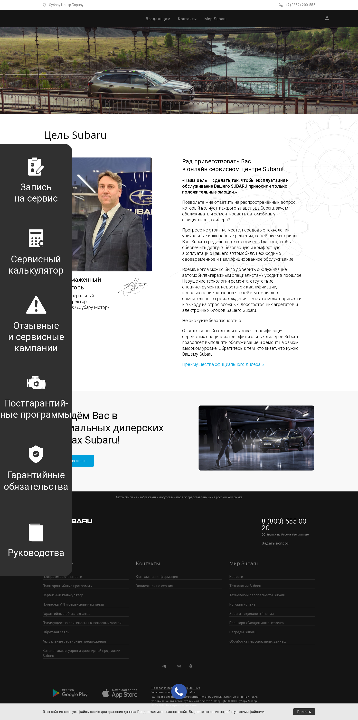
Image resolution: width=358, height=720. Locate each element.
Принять (304, 712)
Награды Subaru (242, 632)
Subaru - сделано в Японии (251, 614)
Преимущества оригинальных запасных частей (82, 623)
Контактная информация (157, 577)
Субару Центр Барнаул (67, 5)
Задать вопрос (275, 543)
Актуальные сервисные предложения (74, 641)
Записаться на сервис (154, 586)
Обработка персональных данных (257, 641)
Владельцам (158, 19)
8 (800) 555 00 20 (284, 524)
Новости (236, 577)
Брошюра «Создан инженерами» (256, 623)
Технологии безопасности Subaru (257, 595)
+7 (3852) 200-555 (300, 5)
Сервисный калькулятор (63, 595)
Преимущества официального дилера (221, 364)
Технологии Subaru (245, 586)
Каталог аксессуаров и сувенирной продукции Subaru (82, 653)
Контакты (187, 19)
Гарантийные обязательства (67, 614)
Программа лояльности (62, 577)
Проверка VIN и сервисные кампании (73, 604)
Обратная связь (56, 632)
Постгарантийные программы (68, 586)
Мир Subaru (215, 19)
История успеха (242, 604)
